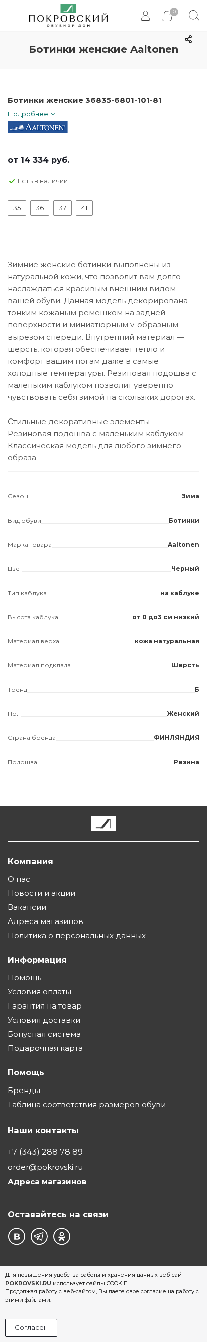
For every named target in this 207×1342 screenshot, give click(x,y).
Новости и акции (41, 893)
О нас (19, 879)
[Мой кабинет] (146, 16)
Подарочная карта (45, 1048)
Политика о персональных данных (77, 935)
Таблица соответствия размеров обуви (87, 1104)
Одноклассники (61, 1236)
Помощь (24, 977)
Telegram (39, 1236)
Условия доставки (44, 1020)
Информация (37, 960)
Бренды (24, 1090)
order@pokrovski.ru (45, 1167)
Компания (30, 861)
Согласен (31, 1327)
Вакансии (27, 907)
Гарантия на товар (45, 1006)
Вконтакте (16, 1236)
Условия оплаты (39, 991)
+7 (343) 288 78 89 (45, 1152)
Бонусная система (44, 1034)
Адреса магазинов (45, 921)
